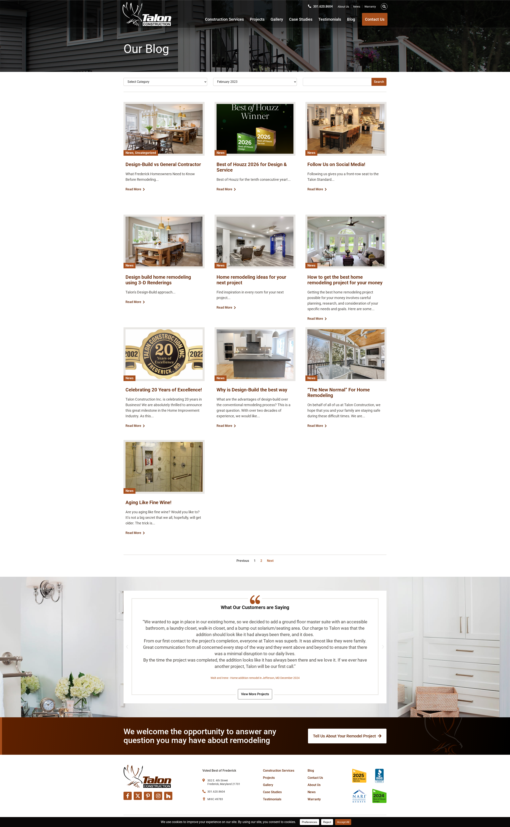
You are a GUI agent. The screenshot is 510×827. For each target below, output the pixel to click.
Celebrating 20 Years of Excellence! (164, 390)
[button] (384, 6)
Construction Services (224, 19)
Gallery (277, 19)
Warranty (370, 6)
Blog (351, 19)
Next (270, 561)
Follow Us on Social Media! (336, 164)
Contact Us (315, 778)
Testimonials (329, 19)
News (356, 6)
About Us (343, 6)
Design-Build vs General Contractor (163, 164)
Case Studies (300, 19)
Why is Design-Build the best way (252, 390)
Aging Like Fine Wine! (148, 502)
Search (379, 82)
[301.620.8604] (309, 6)
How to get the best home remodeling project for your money (344, 279)
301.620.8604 (323, 6)
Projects (257, 19)
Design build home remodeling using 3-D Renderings (158, 279)
